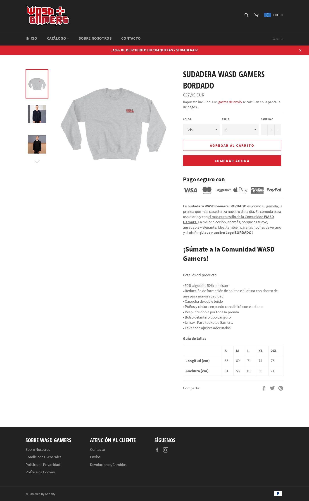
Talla (225, 119)
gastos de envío (230, 102)
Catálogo (57, 38)
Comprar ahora (232, 160)
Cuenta (278, 38)
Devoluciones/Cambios (108, 464)
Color (187, 119)
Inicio (31, 38)
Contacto (131, 38)
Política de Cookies (40, 472)
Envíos (95, 456)
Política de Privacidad (43, 464)
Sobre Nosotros (95, 38)
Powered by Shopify (42, 494)
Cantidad (267, 119)
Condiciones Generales (43, 456)
